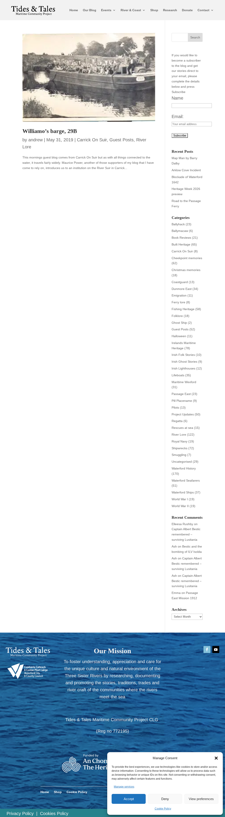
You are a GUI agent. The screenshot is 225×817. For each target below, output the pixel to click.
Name (177, 98)
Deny (165, 799)
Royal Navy (179, 441)
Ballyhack (178, 224)
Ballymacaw (180, 231)
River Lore (179, 434)
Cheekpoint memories (187, 258)
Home (73, 10)
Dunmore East (182, 289)
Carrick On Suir (92, 139)
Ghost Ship (179, 322)
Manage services (124, 786)
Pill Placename (182, 400)
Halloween (179, 336)
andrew (35, 139)
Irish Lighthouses (183, 368)
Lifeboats (178, 375)
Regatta (177, 421)
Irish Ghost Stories (184, 361)
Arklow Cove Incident (186, 170)
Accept (129, 799)
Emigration (179, 295)
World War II (180, 506)
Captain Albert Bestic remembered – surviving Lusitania (186, 534)
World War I (180, 499)
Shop (154, 10)
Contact (203, 10)
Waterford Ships (183, 492)
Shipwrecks (179, 448)
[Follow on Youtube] (215, 649)
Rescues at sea (182, 427)
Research (170, 10)
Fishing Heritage (183, 309)
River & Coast (131, 10)
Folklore (177, 316)
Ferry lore (178, 302)
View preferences (201, 799)
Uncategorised (182, 461)
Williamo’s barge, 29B (49, 131)
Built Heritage (181, 244)
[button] (216, 758)
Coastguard (180, 282)
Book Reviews (181, 237)
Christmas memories (186, 270)
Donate (187, 10)
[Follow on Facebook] (206, 649)
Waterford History (184, 468)
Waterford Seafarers (186, 480)
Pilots (175, 407)
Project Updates (183, 414)
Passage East (181, 394)
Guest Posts (121, 139)
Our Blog (89, 10)
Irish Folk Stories (183, 355)
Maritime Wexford (184, 382)
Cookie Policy (163, 808)
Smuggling (179, 455)
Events (106, 10)
